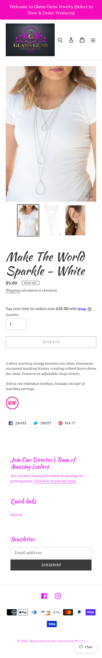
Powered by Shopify (71, 641)
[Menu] (93, 39)
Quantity (12, 315)
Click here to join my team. (55, 481)
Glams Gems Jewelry (43, 641)
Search (16, 514)
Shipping (13, 290)
